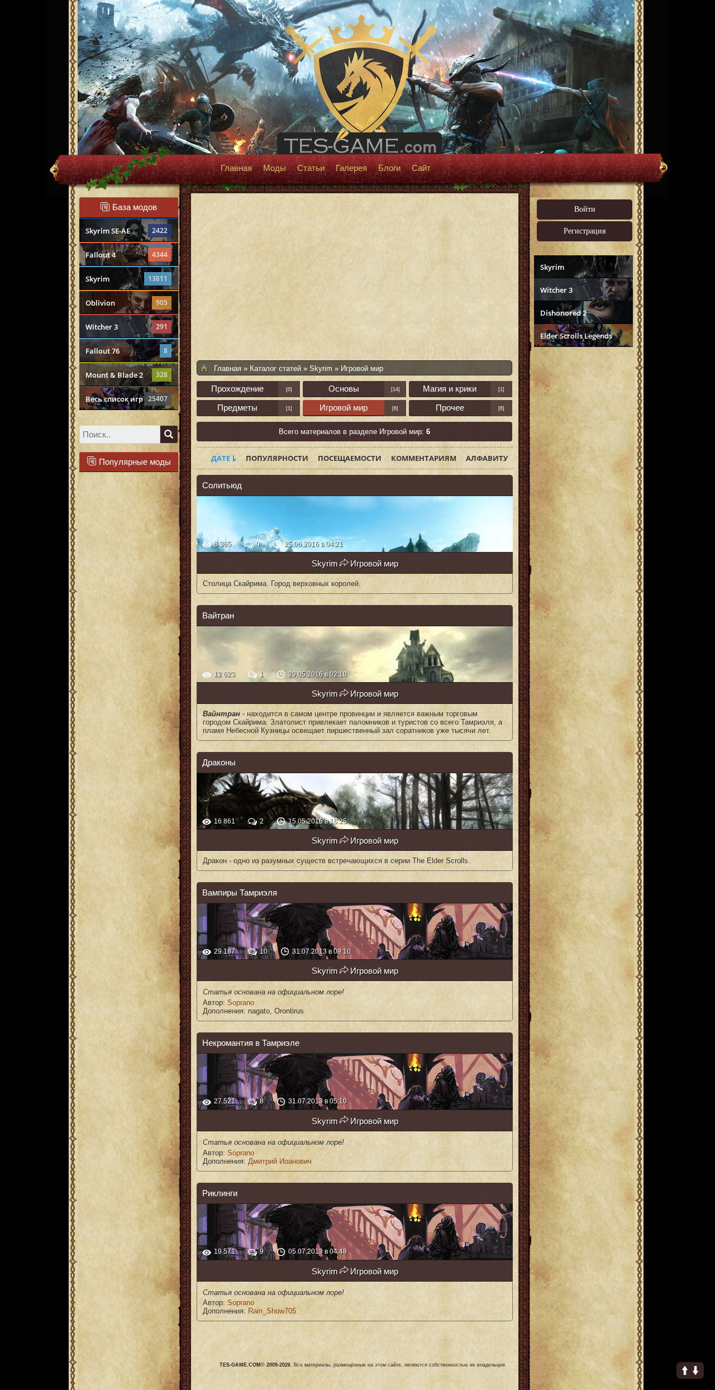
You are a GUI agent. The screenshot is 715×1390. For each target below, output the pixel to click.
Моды (274, 168)
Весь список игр (126, 399)
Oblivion (126, 303)
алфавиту (487, 458)
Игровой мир (344, 407)
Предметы (237, 407)
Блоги (389, 168)
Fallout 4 (126, 255)
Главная (236, 168)
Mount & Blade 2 (126, 375)
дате (220, 458)
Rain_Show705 (272, 1311)
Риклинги (219, 1193)
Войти (584, 209)
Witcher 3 (126, 327)
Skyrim (126, 279)
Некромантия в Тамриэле (250, 1043)
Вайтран (218, 615)
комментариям (423, 458)
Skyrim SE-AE (126, 231)
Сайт (421, 168)
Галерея (351, 168)
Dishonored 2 (563, 313)
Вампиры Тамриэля (239, 892)
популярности (277, 458)
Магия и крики (449, 388)
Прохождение (237, 388)
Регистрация (585, 231)
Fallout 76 (126, 351)
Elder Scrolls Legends (576, 336)
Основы (343, 388)
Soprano (240, 1002)
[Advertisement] (582, 523)
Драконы (219, 762)
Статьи (311, 168)
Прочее (450, 407)
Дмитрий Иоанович (280, 1161)
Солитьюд (222, 485)
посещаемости (350, 458)
